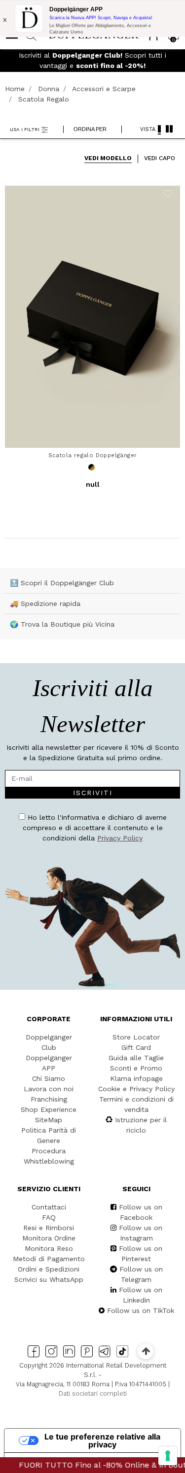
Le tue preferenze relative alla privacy (102, 1440)
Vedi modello (108, 158)
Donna (48, 89)
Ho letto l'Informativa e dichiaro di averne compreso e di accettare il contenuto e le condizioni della (95, 827)
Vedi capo (159, 158)
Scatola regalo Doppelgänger (92, 455)
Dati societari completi (93, 1393)
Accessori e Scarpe (104, 89)
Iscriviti (92, 793)
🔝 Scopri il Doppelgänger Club (62, 583)
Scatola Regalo (43, 99)
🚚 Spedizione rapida (45, 603)
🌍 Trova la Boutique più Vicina (62, 624)
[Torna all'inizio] (146, 1351)
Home (15, 89)
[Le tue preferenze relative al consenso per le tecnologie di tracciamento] (167, 1455)
